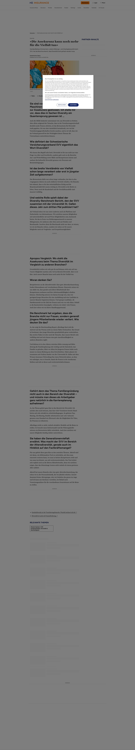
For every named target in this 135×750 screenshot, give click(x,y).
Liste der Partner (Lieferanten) (52, 99)
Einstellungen (62, 104)
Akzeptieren (73, 104)
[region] (68, 92)
